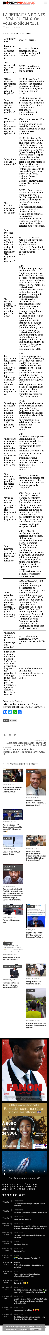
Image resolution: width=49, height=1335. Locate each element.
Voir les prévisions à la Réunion (18, 1188)
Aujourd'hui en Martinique (9, 868)
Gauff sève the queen (21, 1244)
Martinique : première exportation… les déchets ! (30, 1212)
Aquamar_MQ (33, 1178)
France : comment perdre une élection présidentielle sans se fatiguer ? (27, 1275)
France (16, 1271)
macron (13, 721)
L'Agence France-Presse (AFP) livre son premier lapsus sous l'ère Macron (34, 935)
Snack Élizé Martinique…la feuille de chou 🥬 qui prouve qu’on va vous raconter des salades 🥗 (30, 1291)
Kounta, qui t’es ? (20, 1251)
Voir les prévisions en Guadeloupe (20, 1184)
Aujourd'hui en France (12, 812)
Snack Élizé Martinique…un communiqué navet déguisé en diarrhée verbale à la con (29, 1318)
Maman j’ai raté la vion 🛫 (23, 1219)
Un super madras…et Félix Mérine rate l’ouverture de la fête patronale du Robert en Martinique (30, 1227)
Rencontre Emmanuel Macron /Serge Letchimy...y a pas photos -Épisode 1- (36, 803)
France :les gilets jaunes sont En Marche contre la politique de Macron (36, 1026)
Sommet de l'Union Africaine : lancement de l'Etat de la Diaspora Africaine (12, 790)
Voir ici (22, 185)
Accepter (35, 1329)
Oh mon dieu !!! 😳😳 (21, 1283)
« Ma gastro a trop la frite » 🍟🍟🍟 (26, 1310)
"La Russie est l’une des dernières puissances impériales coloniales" (11, 985)
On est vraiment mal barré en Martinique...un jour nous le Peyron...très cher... (24, 752)
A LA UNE (7, 771)
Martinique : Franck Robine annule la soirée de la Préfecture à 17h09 (26, 744)
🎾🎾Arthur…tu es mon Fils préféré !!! (27, 1258)
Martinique (18, 1201)
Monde (16, 1242)
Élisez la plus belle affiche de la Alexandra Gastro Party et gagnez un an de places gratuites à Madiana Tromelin (30, 1301)
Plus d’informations (21, 1329)
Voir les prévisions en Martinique (19, 1186)
